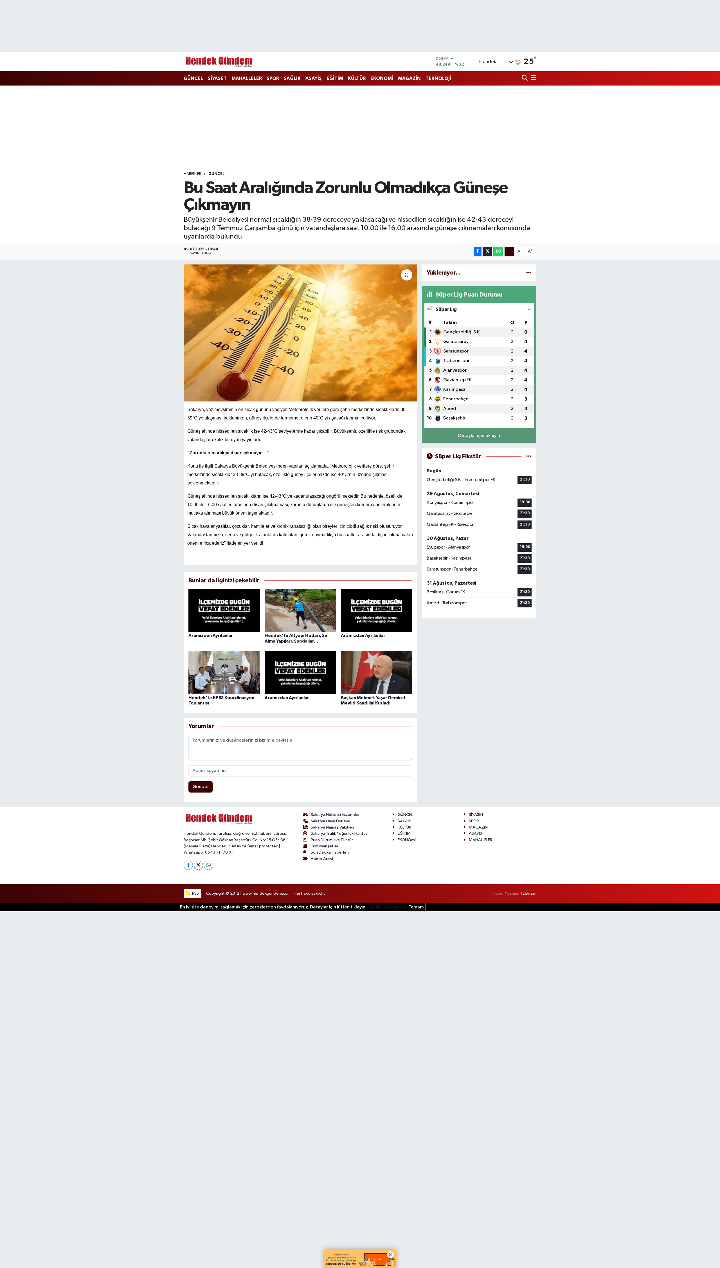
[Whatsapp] (208, 865)
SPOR (273, 78)
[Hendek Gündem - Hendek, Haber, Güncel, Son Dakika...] (219, 61)
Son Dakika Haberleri (330, 852)
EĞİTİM (335, 78)
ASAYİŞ (313, 78)
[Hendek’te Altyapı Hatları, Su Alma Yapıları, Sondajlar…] (300, 610)
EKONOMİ (381, 78)
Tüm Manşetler (324, 846)
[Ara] (525, 78)
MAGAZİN (409, 78)
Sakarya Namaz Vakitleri (332, 827)
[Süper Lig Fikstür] (529, 456)
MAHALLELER (246, 78)
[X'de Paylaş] (487, 251)
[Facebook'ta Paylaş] (478, 251)
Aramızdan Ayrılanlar (210, 635)
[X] (198, 865)
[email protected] (264, 846)
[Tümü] (529, 272)
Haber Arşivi (322, 859)
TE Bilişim (528, 893)
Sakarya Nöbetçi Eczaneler (335, 815)
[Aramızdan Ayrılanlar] (224, 610)
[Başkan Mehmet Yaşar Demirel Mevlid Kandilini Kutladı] (376, 672)
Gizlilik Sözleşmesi (386, 907)
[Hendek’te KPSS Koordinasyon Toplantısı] (224, 672)
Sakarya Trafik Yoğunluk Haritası (339, 833)
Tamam (416, 907)
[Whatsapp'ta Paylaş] (498, 251)
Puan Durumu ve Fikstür (332, 840)
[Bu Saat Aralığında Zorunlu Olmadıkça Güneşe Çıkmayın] (300, 332)
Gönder (200, 786)
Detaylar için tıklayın (479, 435)
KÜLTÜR (357, 78)
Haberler (192, 174)
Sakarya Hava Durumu (330, 821)
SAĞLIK (292, 78)
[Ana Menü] (533, 78)
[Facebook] (188, 865)
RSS (195, 893)
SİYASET (217, 78)
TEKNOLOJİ (438, 78)
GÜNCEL (193, 78)
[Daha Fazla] (509, 251)
